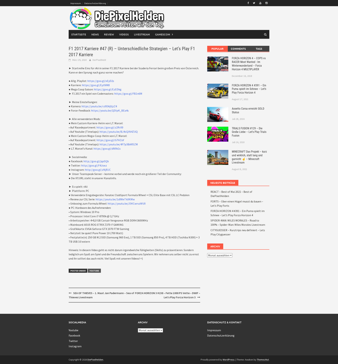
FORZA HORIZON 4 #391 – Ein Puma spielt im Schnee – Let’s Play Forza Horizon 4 (249, 89)
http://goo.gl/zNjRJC (98, 169)
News (95, 34)
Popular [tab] (217, 48)
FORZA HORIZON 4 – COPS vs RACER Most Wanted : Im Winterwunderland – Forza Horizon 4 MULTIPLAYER (249, 64)
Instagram (75, 346)
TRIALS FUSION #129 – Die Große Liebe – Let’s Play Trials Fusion (249, 132)
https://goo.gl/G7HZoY (110, 140)
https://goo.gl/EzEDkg (107, 89)
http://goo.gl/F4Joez (94, 165)
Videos (124, 34)
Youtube (94, 270)
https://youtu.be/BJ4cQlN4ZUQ (118, 131)
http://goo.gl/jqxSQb (96, 161)
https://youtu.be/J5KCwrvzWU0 (127, 203)
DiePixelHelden (95, 359)
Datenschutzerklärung (95, 3)
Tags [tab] (259, 48)
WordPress (228, 359)
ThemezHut (263, 359)
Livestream (142, 34)
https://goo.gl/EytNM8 (96, 85)
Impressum (75, 3)
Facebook (74, 335)
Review (109, 34)
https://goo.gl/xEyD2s (100, 81)
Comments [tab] (238, 48)
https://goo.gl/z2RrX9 (109, 127)
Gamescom (162, 34)
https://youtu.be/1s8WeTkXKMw (115, 199)
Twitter (73, 341)
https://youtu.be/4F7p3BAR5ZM (118, 144)
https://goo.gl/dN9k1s (107, 148)
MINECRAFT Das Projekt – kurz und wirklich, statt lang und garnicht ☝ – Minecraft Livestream (249, 157)
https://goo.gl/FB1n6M (128, 93)
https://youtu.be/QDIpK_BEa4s (110, 110)
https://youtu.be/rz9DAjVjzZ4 (99, 106)
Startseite (78, 34)
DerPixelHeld (99, 59)
